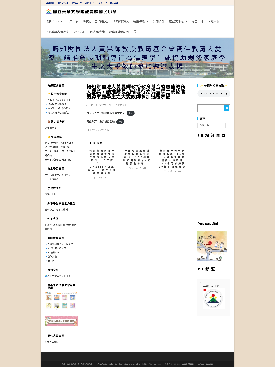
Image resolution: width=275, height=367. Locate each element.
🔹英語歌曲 (51, 256)
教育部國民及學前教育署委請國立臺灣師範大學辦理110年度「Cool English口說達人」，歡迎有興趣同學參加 (102, 162)
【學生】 (75, 2)
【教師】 (88, 2)
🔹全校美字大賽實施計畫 (58, 100)
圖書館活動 (122, 105)
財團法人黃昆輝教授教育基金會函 (105, 113)
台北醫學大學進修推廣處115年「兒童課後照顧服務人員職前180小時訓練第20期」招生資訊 (172, 158)
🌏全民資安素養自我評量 (58, 276)
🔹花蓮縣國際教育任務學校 (59, 244)
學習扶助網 (50, 194)
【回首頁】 (50, 2)
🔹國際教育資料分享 (55, 248)
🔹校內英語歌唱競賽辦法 (58, 108)
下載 (131, 113)
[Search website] (135, 32)
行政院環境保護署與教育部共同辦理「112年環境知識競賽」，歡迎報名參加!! (137, 157)
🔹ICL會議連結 (52, 252)
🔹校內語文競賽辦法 (55, 104)
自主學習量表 (52, 178)
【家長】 (100, 2)
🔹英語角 (50, 260)
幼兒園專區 (50, 127)
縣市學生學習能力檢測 (56, 209)
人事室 (91, 105)
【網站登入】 (63, 2)
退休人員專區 (52, 341)
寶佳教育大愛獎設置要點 (100, 121)
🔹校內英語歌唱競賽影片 (58, 112)
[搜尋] (226, 108)
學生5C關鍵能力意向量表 (57, 174)
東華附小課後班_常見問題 (58, 159)
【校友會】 (114, 2)
